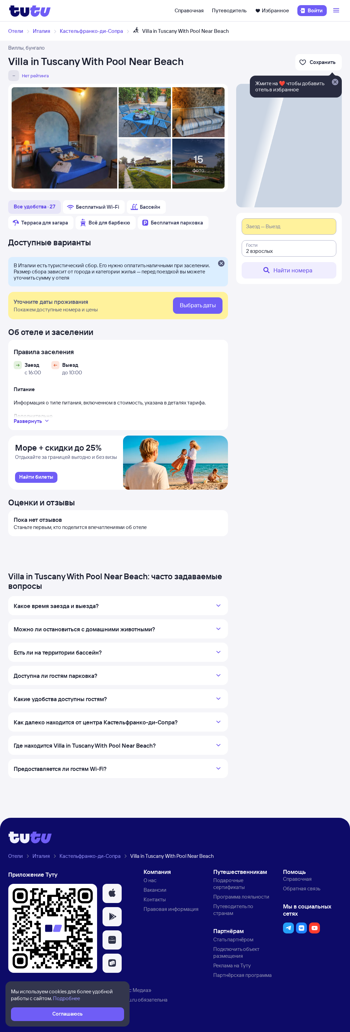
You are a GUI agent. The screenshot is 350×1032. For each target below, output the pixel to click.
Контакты (155, 899)
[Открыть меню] (337, 11)
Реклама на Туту (232, 965)
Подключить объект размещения (236, 952)
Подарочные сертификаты (229, 883)
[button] (112, 893)
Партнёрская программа (242, 975)
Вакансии (155, 890)
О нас (150, 880)
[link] (36, 477)
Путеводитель (229, 10)
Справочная (189, 10)
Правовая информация (171, 909)
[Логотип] (30, 10)
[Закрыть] (221, 264)
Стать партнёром (233, 939)
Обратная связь (301, 888)
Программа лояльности (241, 896)
